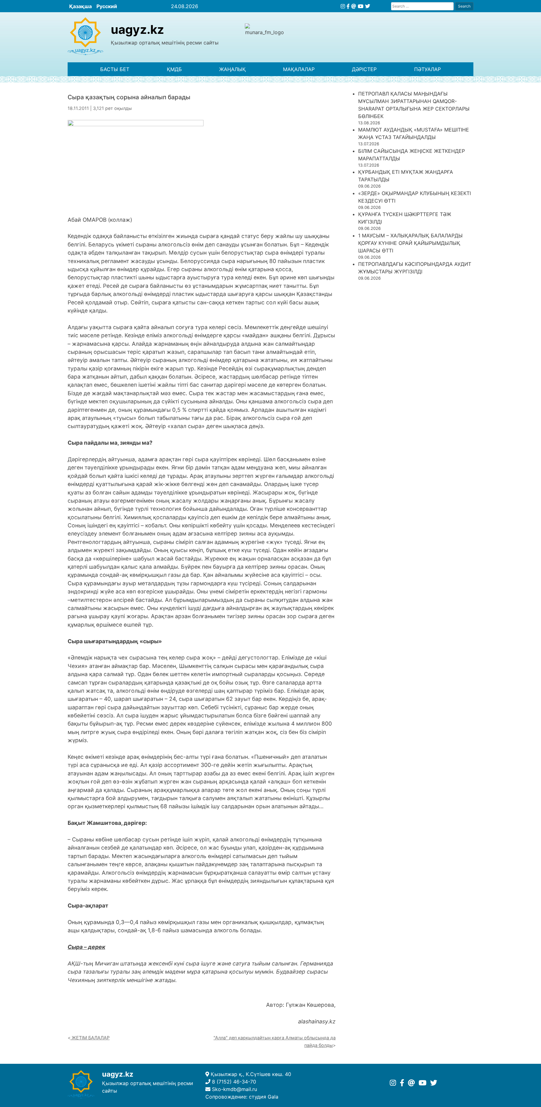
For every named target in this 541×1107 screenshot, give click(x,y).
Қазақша (80, 6)
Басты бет (114, 69)
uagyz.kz (137, 29)
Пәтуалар (427, 69)
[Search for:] (422, 6)
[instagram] (343, 6)
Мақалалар (299, 69)
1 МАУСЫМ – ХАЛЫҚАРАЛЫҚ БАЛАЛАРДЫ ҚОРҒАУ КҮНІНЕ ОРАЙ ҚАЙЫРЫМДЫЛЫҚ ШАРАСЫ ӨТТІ (410, 243)
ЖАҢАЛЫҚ (232, 69)
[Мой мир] (353, 6)
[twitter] (367, 6)
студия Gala (263, 1097)
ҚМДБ (174, 69)
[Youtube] (360, 6)
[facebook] (348, 6)
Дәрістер (364, 69)
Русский (106, 6)
